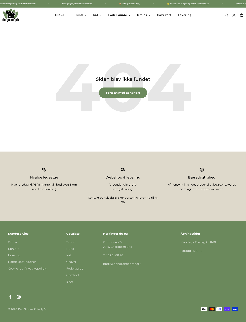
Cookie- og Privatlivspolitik (27, 268)
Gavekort (164, 15)
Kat (95, 15)
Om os (142, 15)
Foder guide (117, 15)
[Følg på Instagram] (19, 297)
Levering (185, 15)
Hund (78, 15)
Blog (69, 281)
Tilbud (59, 15)
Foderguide (74, 268)
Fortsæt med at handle (123, 92)
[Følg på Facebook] (10, 297)
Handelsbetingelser (22, 262)
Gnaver (71, 262)
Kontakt (13, 248)
